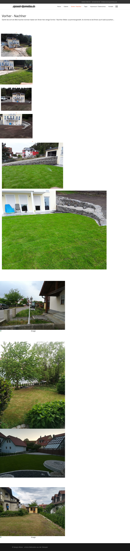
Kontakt (110, 6)
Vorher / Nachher (76, 6)
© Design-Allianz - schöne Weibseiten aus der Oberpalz (30, 547)
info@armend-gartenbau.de (109, 2)
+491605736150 (95, 2)
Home (59, 6)
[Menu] (116, 6)
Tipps (85, 6)
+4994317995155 (86, 2)
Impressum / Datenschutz (98, 6)
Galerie (66, 6)
